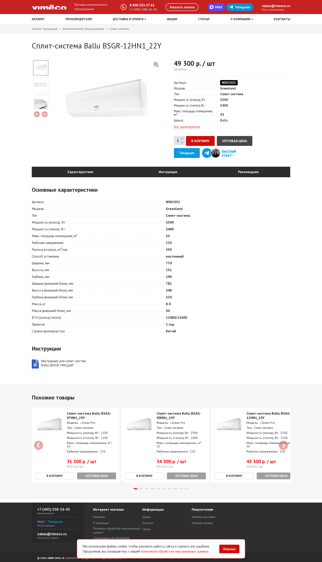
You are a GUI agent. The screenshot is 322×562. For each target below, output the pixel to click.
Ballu (224, 120)
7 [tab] (169, 488)
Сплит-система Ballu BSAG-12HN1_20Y (268, 415)
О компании (101, 523)
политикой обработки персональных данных (175, 551)
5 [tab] (158, 488)
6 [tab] (164, 488)
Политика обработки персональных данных (116, 530)
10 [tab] (186, 488)
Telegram (242, 7)
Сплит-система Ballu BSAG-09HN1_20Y (179, 415)
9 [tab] (181, 488)
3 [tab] (147, 488)
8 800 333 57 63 (141, 5)
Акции (172, 19)
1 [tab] (135, 488)
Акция (146, 517)
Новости (147, 523)
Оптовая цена (234, 141)
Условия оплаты (202, 523)
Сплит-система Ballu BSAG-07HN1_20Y (89, 415)
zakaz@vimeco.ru (276, 6)
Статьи (203, 19)
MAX (218, 7)
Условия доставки (203, 517)
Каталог (38, 19)
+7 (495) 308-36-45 (143, 9)
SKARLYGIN (71, 558)
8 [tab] (175, 488)
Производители (78, 19)
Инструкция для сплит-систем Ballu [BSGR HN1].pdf (63, 363)
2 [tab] (141, 488)
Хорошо (229, 549)
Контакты (282, 19)
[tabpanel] (75, 445)
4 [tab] (152, 488)
